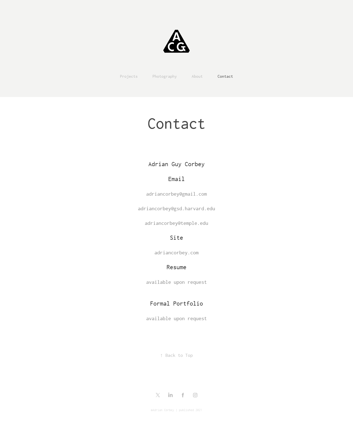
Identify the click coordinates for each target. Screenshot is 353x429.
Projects (129, 76)
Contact (225, 76)
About (197, 76)
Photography (165, 76)
